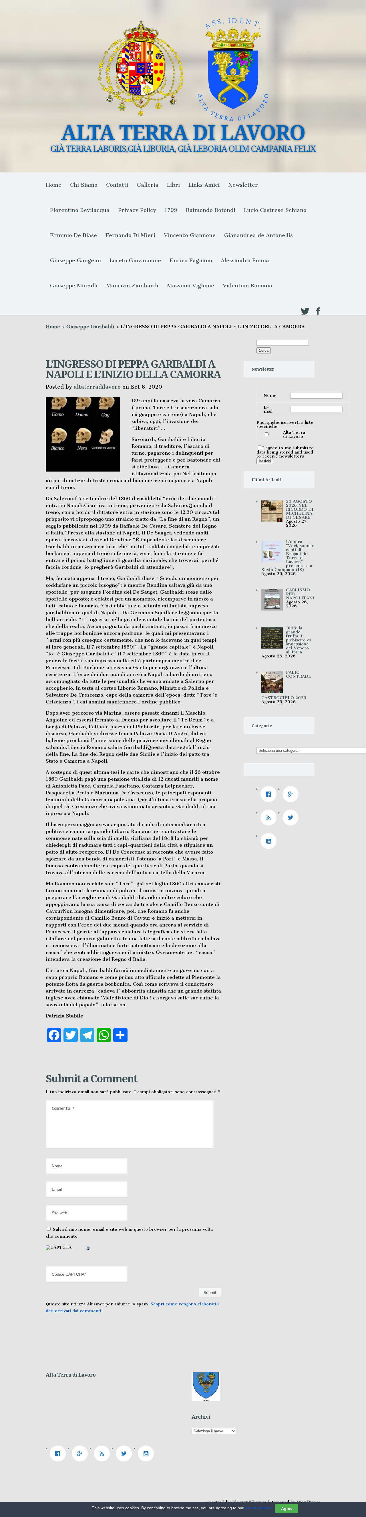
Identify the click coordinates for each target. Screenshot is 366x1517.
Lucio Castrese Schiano (275, 210)
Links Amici (204, 185)
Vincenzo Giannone (190, 235)
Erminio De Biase (73, 235)
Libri (173, 185)
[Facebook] (270, 794)
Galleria (147, 185)
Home (53, 185)
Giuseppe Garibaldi (90, 326)
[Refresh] (88, 1249)
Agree (287, 1508)
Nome (270, 395)
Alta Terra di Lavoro (294, 434)
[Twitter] (292, 817)
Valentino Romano (247, 285)
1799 (171, 210)
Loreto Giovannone (135, 260)
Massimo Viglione (190, 285)
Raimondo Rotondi (210, 210)
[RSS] (270, 817)
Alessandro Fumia (245, 260)
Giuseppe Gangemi (75, 260)
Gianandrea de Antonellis (258, 235)
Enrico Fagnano (191, 260)
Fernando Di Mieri (130, 235)
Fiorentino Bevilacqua (80, 210)
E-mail (268, 409)
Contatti (117, 185)
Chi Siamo (84, 185)
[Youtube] (270, 841)
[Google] (292, 794)
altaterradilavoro (97, 386)
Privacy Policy (137, 210)
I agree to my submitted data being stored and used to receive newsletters (285, 452)
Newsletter (243, 185)
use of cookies (258, 1508)
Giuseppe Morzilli (74, 285)
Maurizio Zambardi (132, 285)
